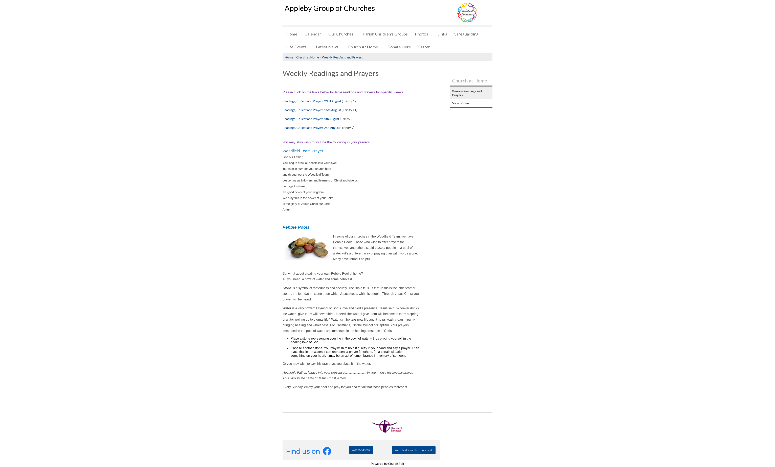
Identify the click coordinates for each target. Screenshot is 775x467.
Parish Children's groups (385, 33)
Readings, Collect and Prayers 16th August (312, 110)
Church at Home (363, 46)
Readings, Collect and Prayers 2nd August (311, 127)
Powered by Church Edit (387, 463)
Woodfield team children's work (414, 450)
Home (291, 33)
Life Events (296, 46)
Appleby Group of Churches (330, 8)
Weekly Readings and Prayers (342, 57)
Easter (424, 46)
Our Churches (340, 33)
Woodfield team (361, 449)
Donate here (399, 46)
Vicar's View (460, 103)
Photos (421, 33)
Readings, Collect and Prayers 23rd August (312, 101)
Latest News (327, 46)
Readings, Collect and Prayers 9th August (311, 119)
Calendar (313, 33)
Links (442, 33)
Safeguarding (466, 33)
